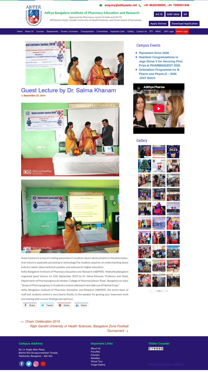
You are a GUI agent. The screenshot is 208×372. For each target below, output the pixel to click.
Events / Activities (69, 31)
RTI (151, 31)
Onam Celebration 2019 (40, 321)
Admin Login (182, 31)
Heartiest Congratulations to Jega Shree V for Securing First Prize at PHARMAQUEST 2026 (160, 61)
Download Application (185, 23)
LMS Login (169, 31)
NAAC (158, 31)
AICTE (159, 14)
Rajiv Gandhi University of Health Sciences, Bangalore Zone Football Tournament (79, 328)
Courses (40, 31)
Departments (52, 31)
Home (20, 31)
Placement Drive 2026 (154, 53)
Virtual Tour (97, 361)
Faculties (95, 351)
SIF (185, 14)
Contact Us (141, 31)
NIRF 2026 (173, 14)
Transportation (87, 31)
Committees (102, 31)
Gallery (130, 31)
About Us (29, 31)
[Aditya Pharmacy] (33, 17)
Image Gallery (98, 364)
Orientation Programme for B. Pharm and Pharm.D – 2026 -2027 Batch (159, 73)
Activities (95, 358)
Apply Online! (158, 23)
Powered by (166, 364)
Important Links (117, 31)
